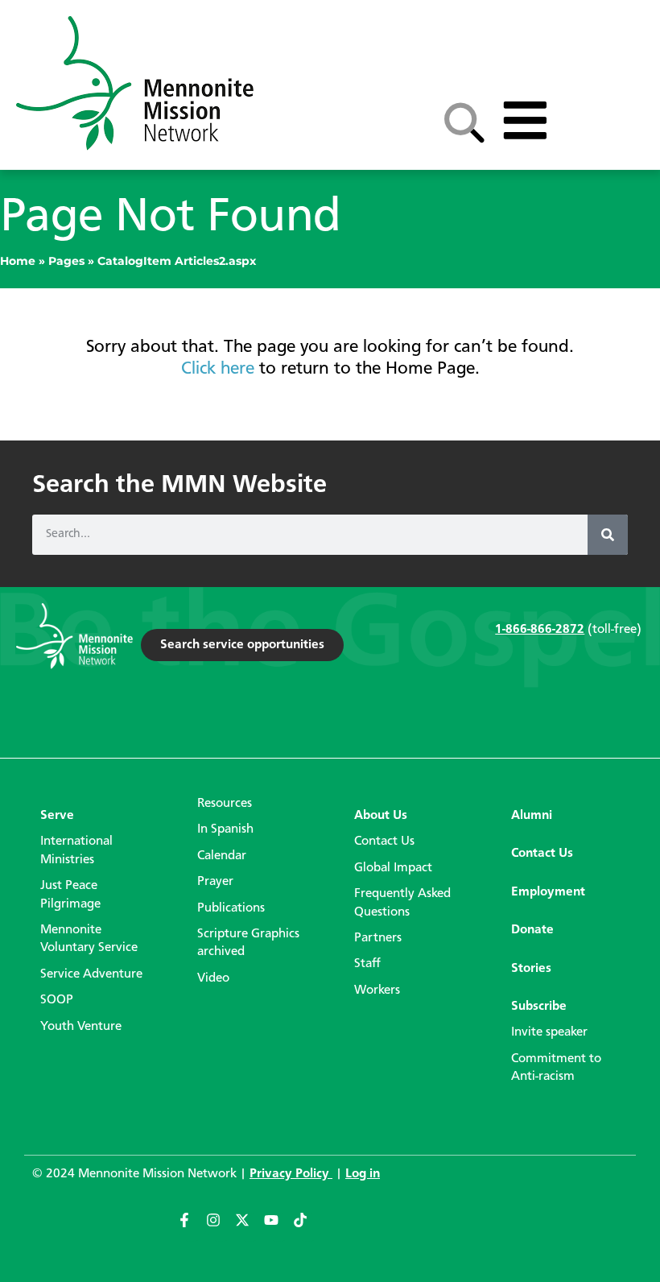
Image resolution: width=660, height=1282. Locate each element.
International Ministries (76, 850)
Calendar (221, 856)
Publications (231, 908)
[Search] (608, 535)
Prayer (215, 881)
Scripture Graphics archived (248, 943)
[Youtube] (278, 1227)
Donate (532, 930)
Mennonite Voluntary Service (89, 939)
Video (213, 978)
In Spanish (225, 829)
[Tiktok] (307, 1227)
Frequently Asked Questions (402, 902)
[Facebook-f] (191, 1227)
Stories (531, 968)
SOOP (56, 1000)
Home (17, 260)
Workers (377, 990)
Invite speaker (549, 1032)
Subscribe (539, 1006)
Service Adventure (91, 974)
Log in (362, 1174)
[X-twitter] (249, 1227)
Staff (367, 963)
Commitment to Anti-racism (556, 1067)
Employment (548, 892)
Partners (378, 938)
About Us (380, 815)
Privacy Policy (291, 1174)
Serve (57, 815)
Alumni (531, 815)
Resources (224, 803)
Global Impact (393, 868)
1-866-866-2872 (539, 629)
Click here (217, 369)
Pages (66, 260)
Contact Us (384, 841)
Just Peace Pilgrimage (70, 894)
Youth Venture (81, 1026)
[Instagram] (220, 1227)
